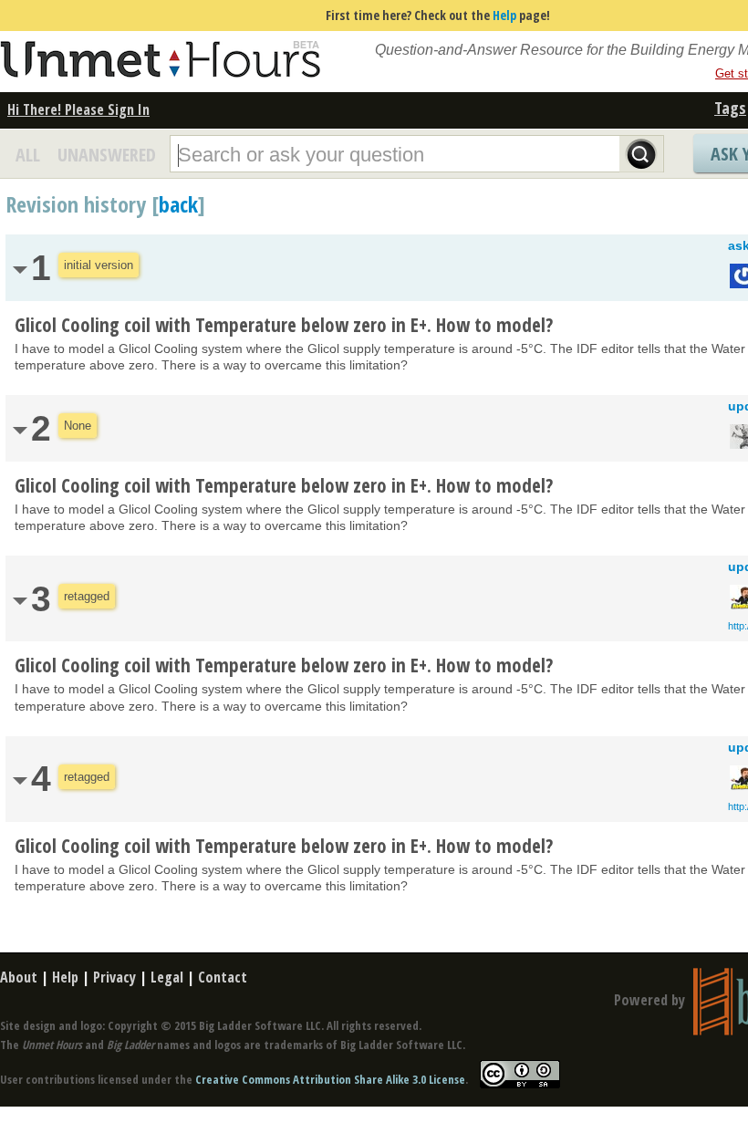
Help (504, 15)
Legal (167, 977)
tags (730, 108)
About (18, 977)
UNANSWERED (106, 154)
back (178, 204)
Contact (222, 977)
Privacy (114, 977)
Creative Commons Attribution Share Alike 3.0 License (330, 1079)
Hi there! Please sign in (78, 109)
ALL (28, 154)
